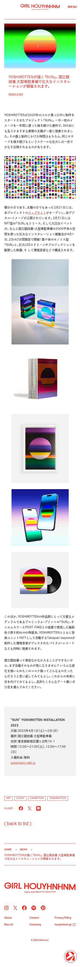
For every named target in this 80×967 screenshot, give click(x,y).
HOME (8, 849)
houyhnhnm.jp (63, 924)
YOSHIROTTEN (57, 798)
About (8, 918)
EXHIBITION (37, 798)
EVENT (20, 798)
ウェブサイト (37, 212)
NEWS (23, 849)
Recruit (8, 924)
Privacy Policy (63, 918)
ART (8, 798)
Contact (34, 918)
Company (35, 924)
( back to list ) (17, 823)
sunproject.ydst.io (23, 762)
